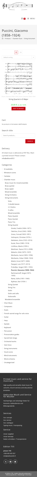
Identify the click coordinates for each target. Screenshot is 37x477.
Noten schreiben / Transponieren (14, 439)
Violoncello (12, 296)
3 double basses (13, 204)
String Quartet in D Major (18, 99)
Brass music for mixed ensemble (16, 183)
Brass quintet (9, 186)
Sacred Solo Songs (10, 338)
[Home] (2, 38)
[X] (6, 462)
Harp (6, 320)
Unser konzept (8, 436)
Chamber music (9, 180)
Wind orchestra (9, 359)
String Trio (11, 287)
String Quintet (13, 284)
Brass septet (9, 189)
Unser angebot (8, 434)
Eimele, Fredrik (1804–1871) (21, 228)
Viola (10, 201)
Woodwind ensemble (12, 299)
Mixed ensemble (11, 192)
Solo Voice (7, 345)
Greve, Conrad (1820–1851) (21, 234)
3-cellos (10, 210)
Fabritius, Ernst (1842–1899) (21, 231)
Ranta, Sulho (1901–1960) (20, 278)
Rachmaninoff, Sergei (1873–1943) (21, 274)
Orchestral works (10, 341)
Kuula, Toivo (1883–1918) (20, 243)
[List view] (21, 52)
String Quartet (13, 225)
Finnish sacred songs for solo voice (16, 313)
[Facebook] (10, 462)
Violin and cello (13, 293)
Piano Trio (11, 222)
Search (30, 141)
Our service (7, 420)
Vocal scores (8, 352)
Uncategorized (9, 362)
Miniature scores (10, 173)
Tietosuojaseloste (11, 475)
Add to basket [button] (18, 108)
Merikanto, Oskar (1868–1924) (22, 258)
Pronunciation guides (11, 334)
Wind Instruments (10, 355)
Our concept (7, 418)
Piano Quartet (13, 216)
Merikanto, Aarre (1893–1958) (22, 255)
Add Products (22, 124)
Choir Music (8, 303)
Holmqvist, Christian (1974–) (21, 237)
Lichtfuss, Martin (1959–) (20, 246)
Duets (6, 310)
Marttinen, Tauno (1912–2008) (22, 249)
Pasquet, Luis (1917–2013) (20, 264)
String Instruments (11, 198)
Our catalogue (8, 423)
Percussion (8, 331)
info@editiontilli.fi (8, 158)
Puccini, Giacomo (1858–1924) (10, 96)
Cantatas (7, 176)
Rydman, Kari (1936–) (18, 281)
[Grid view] (16, 52)
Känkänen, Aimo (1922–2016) (21, 240)
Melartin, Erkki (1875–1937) (21, 252)
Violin (10, 290)
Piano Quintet (13, 219)
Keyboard (7, 327)
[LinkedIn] (15, 462)
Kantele (6, 324)
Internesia (28, 475)
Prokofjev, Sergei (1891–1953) (21, 267)
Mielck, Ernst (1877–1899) (20, 261)
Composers (8, 306)
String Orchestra (10, 195)
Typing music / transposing (12, 425)
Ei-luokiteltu (8, 169)
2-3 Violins (12, 207)
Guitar (6, 317)
